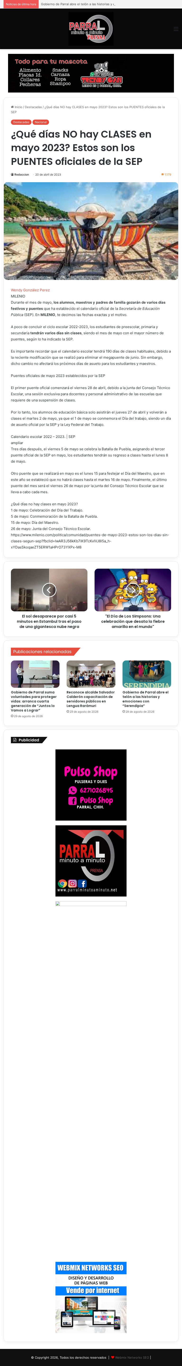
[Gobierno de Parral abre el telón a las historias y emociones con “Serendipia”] (147, 674)
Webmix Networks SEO (132, 1357)
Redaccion (21, 174)
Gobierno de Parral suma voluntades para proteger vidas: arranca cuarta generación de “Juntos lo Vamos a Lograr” (34, 701)
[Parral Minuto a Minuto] (91, 29)
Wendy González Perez (30, 290)
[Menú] (176, 30)
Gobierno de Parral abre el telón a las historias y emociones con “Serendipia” (98, 4)
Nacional (41, 122)
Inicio (18, 107)
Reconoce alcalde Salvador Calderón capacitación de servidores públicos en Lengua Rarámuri (91, 699)
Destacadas (33, 107)
